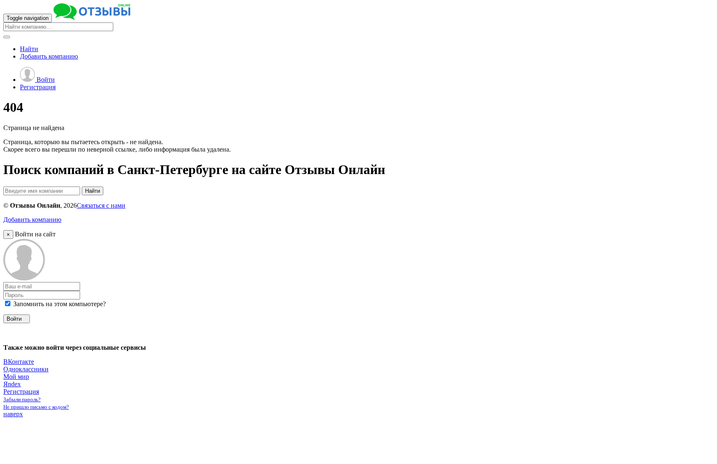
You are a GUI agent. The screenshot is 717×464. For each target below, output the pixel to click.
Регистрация (38, 87)
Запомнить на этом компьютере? (59, 303)
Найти (29, 48)
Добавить (49, 56)
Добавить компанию (32, 219)
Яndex (12, 384)
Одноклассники (26, 369)
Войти (45, 79)
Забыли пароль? (22, 399)
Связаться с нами (101, 205)
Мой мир (16, 376)
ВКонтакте (18, 361)
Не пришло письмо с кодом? (36, 407)
